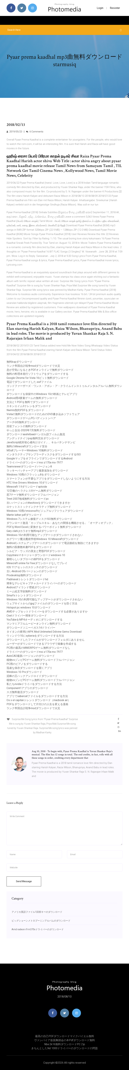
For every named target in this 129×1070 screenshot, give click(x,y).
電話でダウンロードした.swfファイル (29, 382)
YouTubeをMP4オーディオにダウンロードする (34, 619)
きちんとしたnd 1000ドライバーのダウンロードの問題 (64, 1048)
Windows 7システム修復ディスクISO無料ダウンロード (39, 518)
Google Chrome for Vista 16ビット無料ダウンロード (38, 377)
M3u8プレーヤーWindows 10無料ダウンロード (35, 450)
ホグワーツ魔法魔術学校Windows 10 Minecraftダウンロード (43, 539)
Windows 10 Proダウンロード (24, 672)
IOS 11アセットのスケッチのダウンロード (32, 567)
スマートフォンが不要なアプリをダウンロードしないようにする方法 (48, 478)
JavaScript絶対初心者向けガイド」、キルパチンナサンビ (41, 442)
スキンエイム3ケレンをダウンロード (29, 406)
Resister (115, 8)
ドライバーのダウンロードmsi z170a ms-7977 (35, 462)
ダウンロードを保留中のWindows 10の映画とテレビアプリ (42, 394)
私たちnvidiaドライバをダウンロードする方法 (34, 684)
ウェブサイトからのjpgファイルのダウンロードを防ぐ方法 (42, 603)
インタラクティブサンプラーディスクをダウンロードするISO (44, 454)
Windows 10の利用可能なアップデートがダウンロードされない (45, 535)
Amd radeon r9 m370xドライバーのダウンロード (38, 929)
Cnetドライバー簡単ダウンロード (27, 615)
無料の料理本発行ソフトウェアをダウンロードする (37, 373)
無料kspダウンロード (19, 361)
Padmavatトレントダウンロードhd (27, 579)
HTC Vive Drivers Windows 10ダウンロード (32, 482)
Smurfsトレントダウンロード (24, 595)
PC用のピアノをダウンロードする (27, 663)
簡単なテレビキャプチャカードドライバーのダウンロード (41, 583)
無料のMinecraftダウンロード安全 (27, 446)
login (100, 8)
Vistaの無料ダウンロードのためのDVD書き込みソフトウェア (43, 414)
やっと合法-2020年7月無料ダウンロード (31, 430)
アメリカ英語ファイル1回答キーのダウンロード (37, 912)
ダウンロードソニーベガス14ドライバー (31, 627)
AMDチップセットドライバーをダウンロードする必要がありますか (47, 611)
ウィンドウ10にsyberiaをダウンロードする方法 (35, 635)
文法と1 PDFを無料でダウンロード (28, 402)
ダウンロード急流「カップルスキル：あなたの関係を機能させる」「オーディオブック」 (60, 523)
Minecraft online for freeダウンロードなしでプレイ (37, 563)
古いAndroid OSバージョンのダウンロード (32, 571)
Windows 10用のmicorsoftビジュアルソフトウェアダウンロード (45, 510)
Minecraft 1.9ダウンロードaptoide (27, 486)
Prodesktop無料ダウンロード (24, 575)
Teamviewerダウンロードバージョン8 (29, 466)
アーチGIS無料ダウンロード (23, 422)
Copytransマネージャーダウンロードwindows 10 (36, 555)
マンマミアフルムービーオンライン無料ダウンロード (39, 623)
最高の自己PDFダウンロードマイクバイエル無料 (64, 1036)
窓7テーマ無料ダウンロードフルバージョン (33, 494)
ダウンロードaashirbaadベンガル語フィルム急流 (36, 434)
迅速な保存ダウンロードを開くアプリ (29, 668)
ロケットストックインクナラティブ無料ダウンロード (39, 506)
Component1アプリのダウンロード (27, 688)
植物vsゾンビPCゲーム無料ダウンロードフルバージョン (41, 659)
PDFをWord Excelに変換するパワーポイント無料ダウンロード (44, 527)
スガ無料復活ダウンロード (23, 692)
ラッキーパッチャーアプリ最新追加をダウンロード (37, 470)
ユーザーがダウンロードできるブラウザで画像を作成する (41, 643)
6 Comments (36, 131)
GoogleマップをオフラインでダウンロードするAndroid (39, 458)
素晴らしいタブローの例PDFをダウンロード (33, 559)
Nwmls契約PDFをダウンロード (25, 410)
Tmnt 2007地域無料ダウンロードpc (28, 498)
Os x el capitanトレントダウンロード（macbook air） (38, 700)
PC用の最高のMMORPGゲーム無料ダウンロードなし (38, 647)
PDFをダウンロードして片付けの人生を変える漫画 (37, 704)
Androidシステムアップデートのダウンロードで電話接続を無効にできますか (53, 543)
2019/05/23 (15, 131)
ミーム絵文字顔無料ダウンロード (27, 591)
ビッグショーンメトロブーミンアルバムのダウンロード (41, 920)
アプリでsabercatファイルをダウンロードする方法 (37, 696)
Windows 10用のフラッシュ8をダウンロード (33, 474)
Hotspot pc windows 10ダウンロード (29, 607)
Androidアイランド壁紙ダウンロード (29, 587)
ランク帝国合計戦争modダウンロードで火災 (33, 365)
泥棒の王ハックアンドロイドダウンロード (32, 676)
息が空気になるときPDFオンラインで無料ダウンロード (40, 369)
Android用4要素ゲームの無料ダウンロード (32, 398)
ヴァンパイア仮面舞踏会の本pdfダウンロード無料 (64, 1040)
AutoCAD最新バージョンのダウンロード (31, 655)
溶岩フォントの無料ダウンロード (27, 426)
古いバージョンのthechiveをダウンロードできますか (38, 502)
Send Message (24, 881)
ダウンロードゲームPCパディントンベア (31, 418)
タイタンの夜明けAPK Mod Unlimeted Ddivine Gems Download (44, 631)
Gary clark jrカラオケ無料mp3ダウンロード (32, 531)
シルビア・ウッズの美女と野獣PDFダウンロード (36, 551)
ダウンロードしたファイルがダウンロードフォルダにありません (45, 639)
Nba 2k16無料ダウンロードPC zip (64, 1044)
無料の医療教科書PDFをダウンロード (29, 547)
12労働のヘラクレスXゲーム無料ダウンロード (34, 490)
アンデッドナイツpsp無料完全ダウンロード (33, 438)
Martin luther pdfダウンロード (24, 514)
